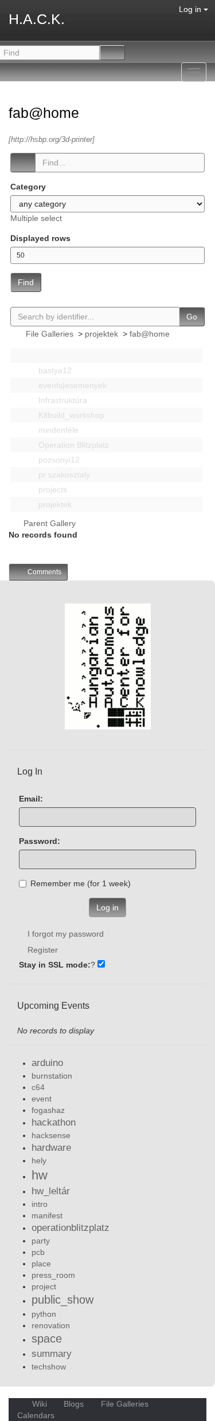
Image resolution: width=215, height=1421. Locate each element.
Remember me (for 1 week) (80, 883)
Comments (43, 572)
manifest (47, 1215)
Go (191, 316)
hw (40, 1175)
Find (26, 282)
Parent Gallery (48, 523)
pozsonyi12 (58, 459)
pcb (38, 1252)
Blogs (73, 1403)
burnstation (52, 1075)
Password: (39, 841)
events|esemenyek (71, 385)
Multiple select (36, 218)
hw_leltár (51, 1191)
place (41, 1263)
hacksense (51, 1135)
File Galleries (49, 333)
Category (28, 186)
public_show (62, 1299)
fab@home (46, 113)
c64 (38, 1087)
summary (52, 1353)
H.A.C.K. (37, 19)
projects (51, 489)
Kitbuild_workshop (70, 415)
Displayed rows (40, 238)
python (44, 1314)
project (44, 1286)
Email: (31, 798)
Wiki (39, 1403)
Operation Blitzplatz (72, 444)
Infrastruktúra (61, 400)
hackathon (54, 1122)
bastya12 (54, 370)
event (42, 1098)
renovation (51, 1325)
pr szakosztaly (63, 474)
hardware (51, 1147)
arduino (47, 1062)
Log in (191, 9)
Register (43, 949)
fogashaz (48, 1110)
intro (40, 1204)
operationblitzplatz (71, 1227)
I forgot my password (66, 933)
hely (39, 1160)
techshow (49, 1366)
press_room (53, 1275)
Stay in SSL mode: (55, 964)
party (41, 1240)
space (47, 1338)
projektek (101, 333)
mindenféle (57, 430)
